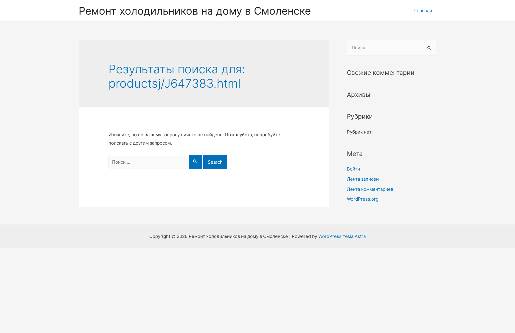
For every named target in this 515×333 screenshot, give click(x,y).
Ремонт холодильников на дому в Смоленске (195, 10)
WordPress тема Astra (342, 236)
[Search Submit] (195, 162)
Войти (353, 169)
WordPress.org (363, 199)
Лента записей (363, 179)
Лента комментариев (370, 189)
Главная (423, 10)
